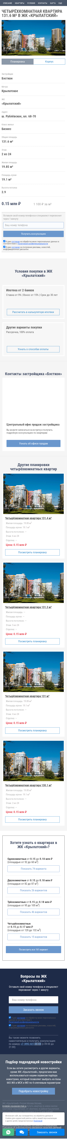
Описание (7, 3)
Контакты (42, 3)
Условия (31, 3)
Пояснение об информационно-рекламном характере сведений (31, 1127)
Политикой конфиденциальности (33, 243)
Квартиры (19, 3)
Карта (53, 3)
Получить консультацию (33, 233)
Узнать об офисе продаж (33, 443)
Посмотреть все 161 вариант (33, 949)
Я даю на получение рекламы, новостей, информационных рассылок (26, 248)
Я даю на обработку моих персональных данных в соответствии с (31, 242)
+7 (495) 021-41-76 (31, 1043)
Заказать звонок (33, 1009)
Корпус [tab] (49, 61)
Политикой (38, 1121)
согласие (16, 241)
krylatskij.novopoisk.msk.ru (14, 1106)
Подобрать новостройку (33, 1091)
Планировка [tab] (17, 61)
